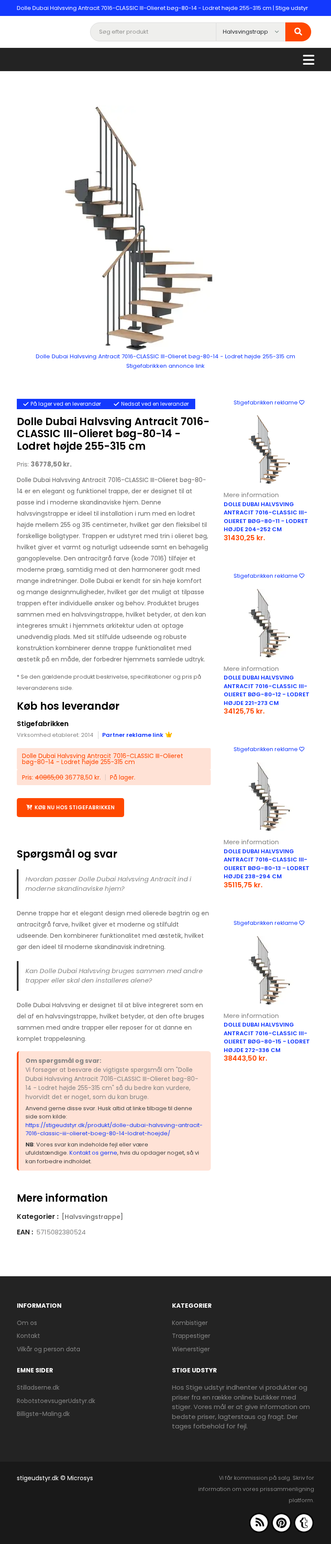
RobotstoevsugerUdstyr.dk (56, 1401)
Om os (27, 1323)
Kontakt (28, 1335)
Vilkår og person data (48, 1349)
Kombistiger (190, 1323)
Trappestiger (191, 1335)
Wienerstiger (191, 1349)
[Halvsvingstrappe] (92, 1216)
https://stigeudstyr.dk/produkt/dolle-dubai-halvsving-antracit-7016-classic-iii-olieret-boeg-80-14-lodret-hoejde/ (114, 1129)
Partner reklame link (132, 735)
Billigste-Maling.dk (43, 1413)
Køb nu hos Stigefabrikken (74, 807)
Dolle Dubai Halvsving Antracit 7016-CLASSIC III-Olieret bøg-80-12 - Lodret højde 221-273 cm (266, 690)
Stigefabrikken (43, 724)
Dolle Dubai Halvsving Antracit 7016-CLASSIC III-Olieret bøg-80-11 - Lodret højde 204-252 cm (266, 517)
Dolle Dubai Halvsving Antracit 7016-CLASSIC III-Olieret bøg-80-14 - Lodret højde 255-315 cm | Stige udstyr (162, 8)
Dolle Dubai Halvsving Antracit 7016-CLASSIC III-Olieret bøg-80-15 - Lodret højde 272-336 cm (267, 1037)
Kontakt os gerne (93, 1153)
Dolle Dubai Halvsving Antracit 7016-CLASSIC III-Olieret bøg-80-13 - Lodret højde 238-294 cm (266, 864)
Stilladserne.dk (38, 1387)
